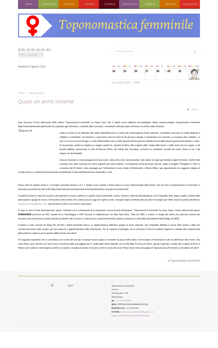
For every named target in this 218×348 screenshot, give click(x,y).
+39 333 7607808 (123, 300)
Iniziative (89, 4)
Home (28, 4)
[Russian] (44, 49)
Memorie (170, 4)
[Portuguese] (39, 49)
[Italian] (20, 49)
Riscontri (69, 4)
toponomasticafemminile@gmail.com (137, 311)
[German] (34, 49)
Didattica (150, 4)
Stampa (194, 109)
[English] (24, 49)
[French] (29, 49)
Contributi (109, 4)
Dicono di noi (129, 4)
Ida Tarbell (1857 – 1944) (126, 82)
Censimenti (49, 4)
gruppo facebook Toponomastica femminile (130, 315)
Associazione (190, 4)
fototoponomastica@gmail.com (32, 204)
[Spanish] (49, 49)
